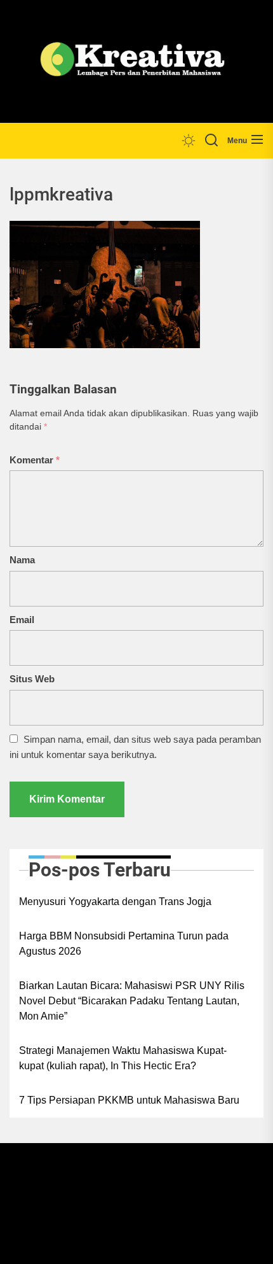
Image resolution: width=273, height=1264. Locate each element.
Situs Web (32, 678)
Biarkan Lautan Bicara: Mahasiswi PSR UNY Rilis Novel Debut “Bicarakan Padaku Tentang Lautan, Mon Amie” (131, 1001)
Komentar (35, 459)
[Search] (211, 140)
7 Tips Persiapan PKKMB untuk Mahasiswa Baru (129, 1100)
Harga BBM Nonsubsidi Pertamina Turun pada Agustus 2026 (124, 943)
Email (22, 619)
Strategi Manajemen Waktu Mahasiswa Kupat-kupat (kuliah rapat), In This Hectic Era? (123, 1058)
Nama (22, 559)
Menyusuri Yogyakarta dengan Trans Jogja (115, 901)
